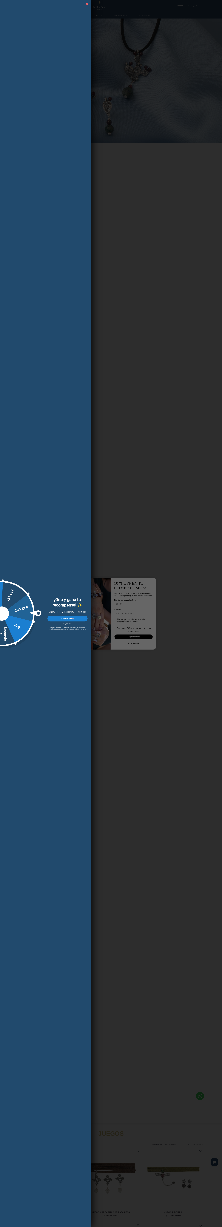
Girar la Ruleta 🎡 (67, 618)
